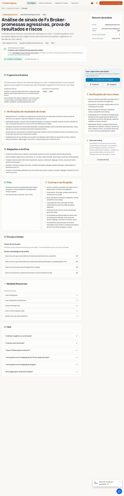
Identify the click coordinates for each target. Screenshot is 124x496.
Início (3, 8)
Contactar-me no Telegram (104, 80)
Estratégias (31, 3)
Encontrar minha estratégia (112, 3)
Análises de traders (13, 8)
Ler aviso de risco (30, 59)
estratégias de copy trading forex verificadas (25, 53)
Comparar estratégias (14, 59)
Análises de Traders (61, 3)
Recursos (74, 3)
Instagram (112, 84)
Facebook (95, 84)
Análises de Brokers (45, 3)
